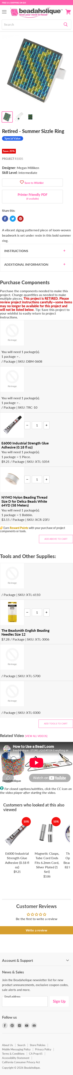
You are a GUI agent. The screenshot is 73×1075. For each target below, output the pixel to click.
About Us (7, 1045)
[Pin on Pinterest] (20, 219)
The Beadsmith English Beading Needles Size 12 (25, 632)
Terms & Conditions (13, 1053)
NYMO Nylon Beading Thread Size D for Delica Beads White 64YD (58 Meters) (24, 501)
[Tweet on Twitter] (13, 219)
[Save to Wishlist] (22, 182)
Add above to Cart (56, 539)
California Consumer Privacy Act (21, 1062)
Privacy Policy (43, 1049)
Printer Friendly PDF (32, 196)
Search (21, 1045)
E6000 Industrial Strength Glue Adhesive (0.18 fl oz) (25, 445)
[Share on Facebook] (5, 219)
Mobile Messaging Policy (16, 1049)
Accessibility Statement (15, 1058)
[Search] (65, 24)
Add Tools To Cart (56, 723)
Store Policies (37, 1045)
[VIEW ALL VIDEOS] (36, 736)
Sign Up (59, 1001)
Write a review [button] (36, 930)
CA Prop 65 (36, 1053)
